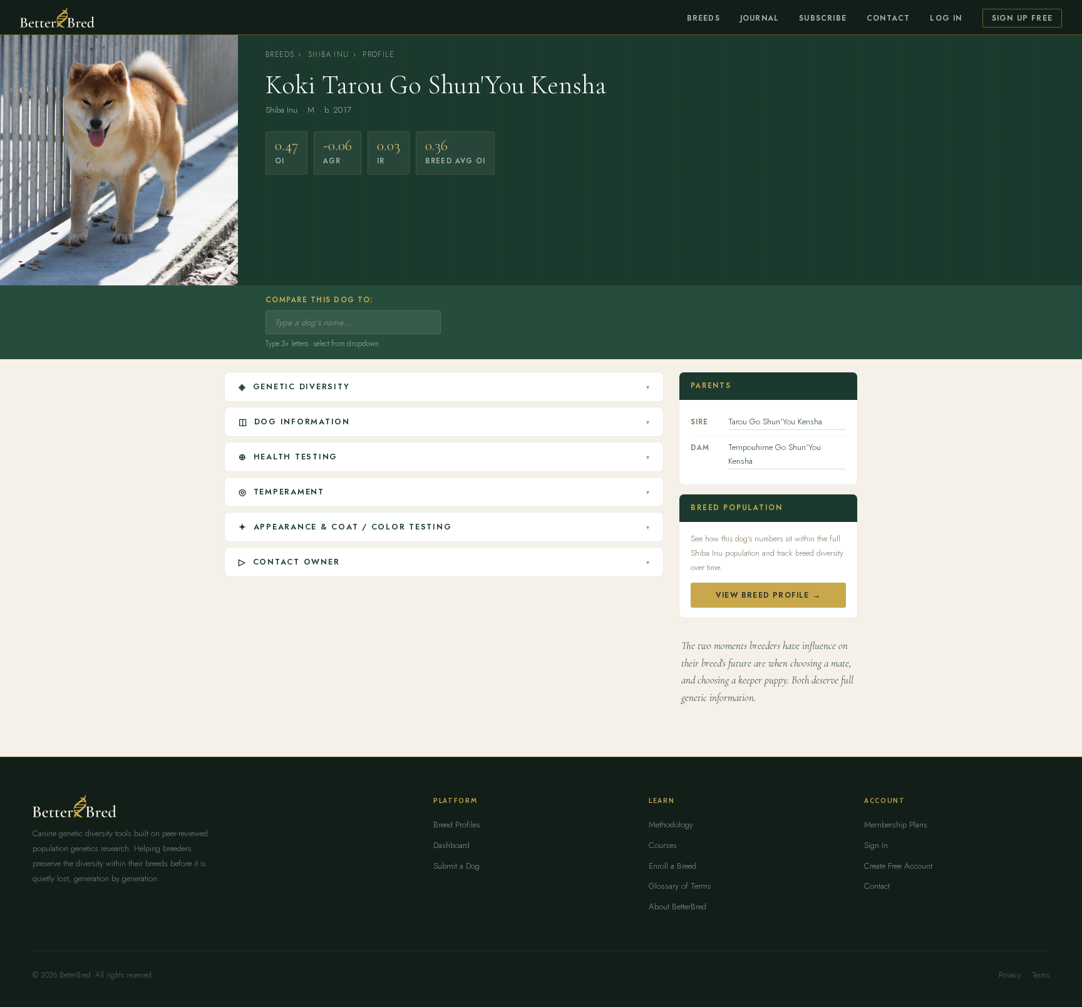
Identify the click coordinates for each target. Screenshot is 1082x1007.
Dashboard (451, 845)
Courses (663, 845)
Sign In (876, 845)
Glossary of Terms (680, 886)
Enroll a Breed (672, 866)
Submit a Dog (456, 866)
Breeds (703, 18)
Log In (946, 18)
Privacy (1010, 975)
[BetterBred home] (57, 18)
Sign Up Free (1022, 18)
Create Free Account (898, 866)
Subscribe (823, 18)
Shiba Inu (328, 54)
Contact (888, 18)
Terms (1041, 975)
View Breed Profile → (768, 595)
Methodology (671, 825)
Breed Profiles (456, 825)
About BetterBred (677, 906)
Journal (759, 18)
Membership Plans (895, 825)
